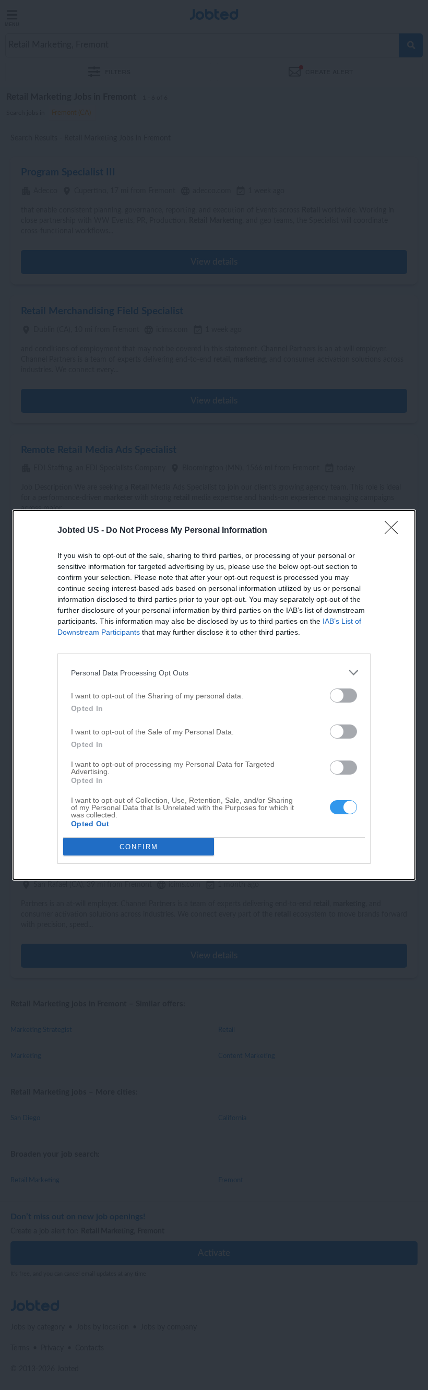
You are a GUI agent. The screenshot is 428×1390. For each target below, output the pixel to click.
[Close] (395, 531)
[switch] (343, 695)
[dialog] (214, 695)
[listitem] (214, 672)
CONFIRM (139, 847)
